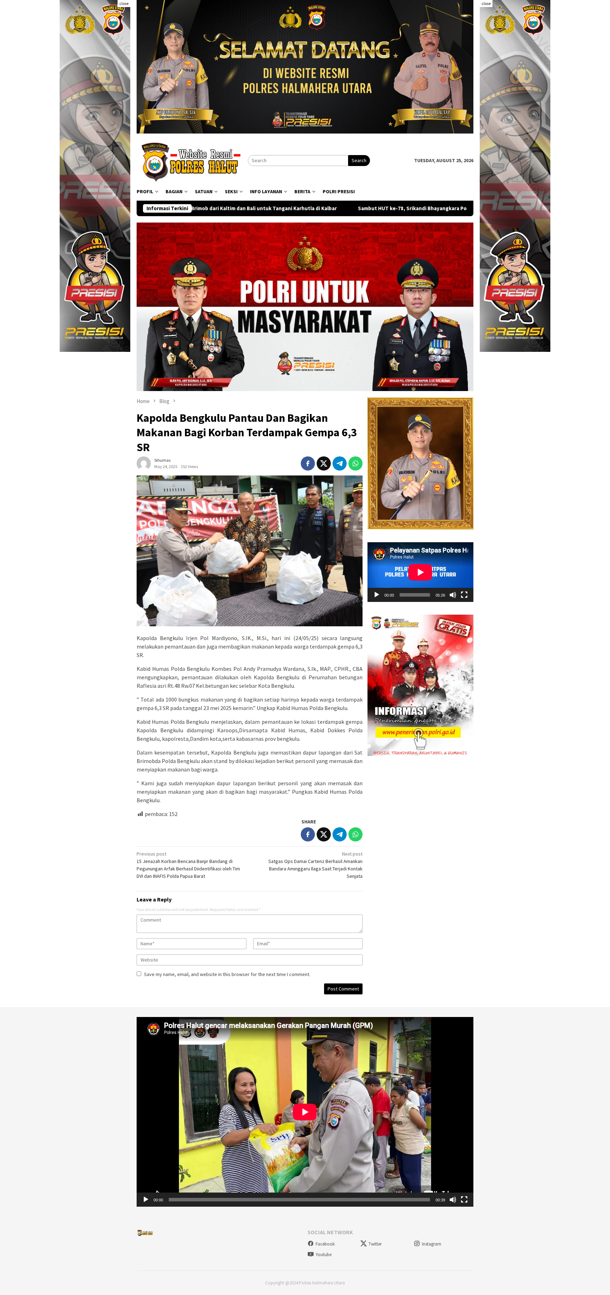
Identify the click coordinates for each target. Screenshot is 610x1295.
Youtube (323, 1255)
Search (359, 160)
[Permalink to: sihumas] (144, 463)
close (123, 3)
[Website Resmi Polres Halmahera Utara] (192, 160)
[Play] (376, 594)
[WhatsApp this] (355, 463)
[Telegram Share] (340, 463)
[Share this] (308, 463)
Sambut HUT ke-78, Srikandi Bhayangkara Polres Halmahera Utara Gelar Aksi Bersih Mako (363, 208)
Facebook (325, 1244)
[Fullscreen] (464, 594)
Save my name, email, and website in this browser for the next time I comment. (227, 974)
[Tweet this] (324, 463)
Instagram (431, 1244)
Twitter (375, 1244)
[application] (420, 572)
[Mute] (452, 594)
